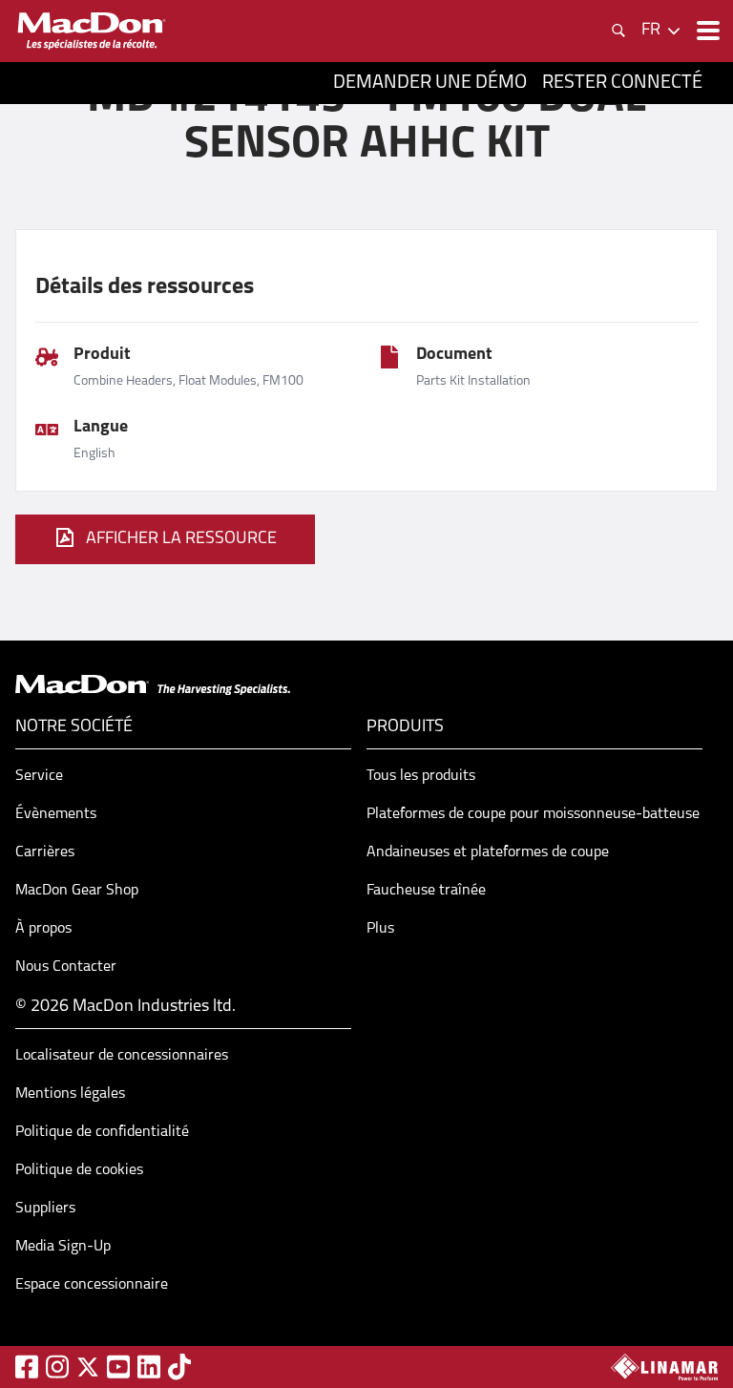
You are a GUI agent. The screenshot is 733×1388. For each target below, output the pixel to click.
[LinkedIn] (148, 1366)
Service (39, 776)
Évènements (55, 814)
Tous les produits (420, 776)
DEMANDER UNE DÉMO (430, 83)
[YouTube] (118, 1366)
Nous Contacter (65, 967)
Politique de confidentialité (102, 1132)
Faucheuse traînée (426, 890)
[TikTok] (179, 1366)
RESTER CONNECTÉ (622, 83)
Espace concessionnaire (91, 1285)
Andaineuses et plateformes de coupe (487, 852)
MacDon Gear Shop (76, 890)
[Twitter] (87, 1367)
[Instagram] (57, 1366)
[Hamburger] (706, 30)
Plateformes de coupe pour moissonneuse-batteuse (533, 814)
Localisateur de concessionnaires (121, 1055)
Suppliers (45, 1208)
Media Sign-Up (63, 1246)
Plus (380, 928)
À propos (43, 928)
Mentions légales (70, 1094)
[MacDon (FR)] (91, 31)
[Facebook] (26, 1366)
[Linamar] (664, 1367)
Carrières (44, 852)
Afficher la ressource (181, 539)
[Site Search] (618, 30)
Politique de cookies (79, 1170)
